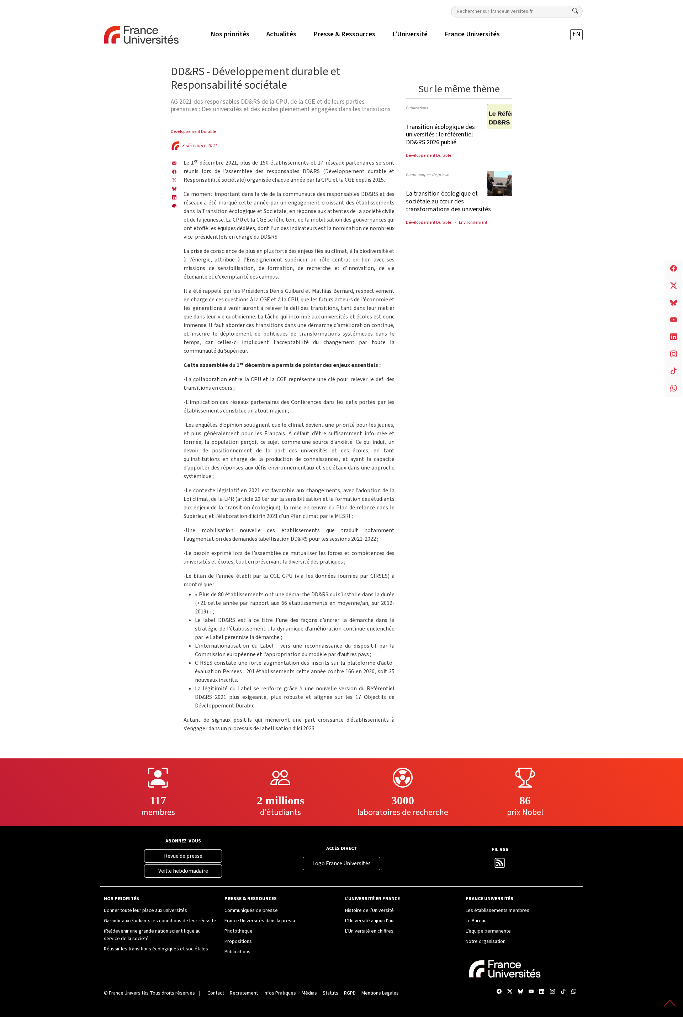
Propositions (238, 941)
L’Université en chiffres (369, 931)
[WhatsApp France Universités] (573, 992)
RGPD (350, 993)
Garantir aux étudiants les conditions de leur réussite (160, 920)
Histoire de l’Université (369, 910)
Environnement (473, 222)
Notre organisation (485, 941)
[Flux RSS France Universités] (500, 865)
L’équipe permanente (488, 931)
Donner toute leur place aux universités (145, 910)
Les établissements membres (497, 910)
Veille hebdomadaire (183, 871)
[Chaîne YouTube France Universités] (531, 992)
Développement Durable (193, 131)
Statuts (330, 993)
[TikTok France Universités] (563, 992)
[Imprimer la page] (174, 205)
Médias (309, 993)
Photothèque (238, 931)
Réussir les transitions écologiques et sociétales (156, 949)
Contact (215, 993)
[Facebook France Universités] (174, 171)
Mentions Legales (380, 993)
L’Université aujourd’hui (370, 920)
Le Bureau (476, 920)
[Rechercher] (575, 11)
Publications (417, 108)
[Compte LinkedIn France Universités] (541, 992)
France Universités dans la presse (260, 920)
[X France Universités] (174, 180)
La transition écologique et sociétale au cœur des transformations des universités (448, 201)
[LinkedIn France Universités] (174, 197)
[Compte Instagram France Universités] (552, 992)
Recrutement (244, 993)
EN (576, 34)
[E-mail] (174, 163)
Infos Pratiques (280, 993)
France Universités (129, 993)
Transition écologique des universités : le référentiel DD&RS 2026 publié (440, 135)
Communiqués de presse (427, 174)
